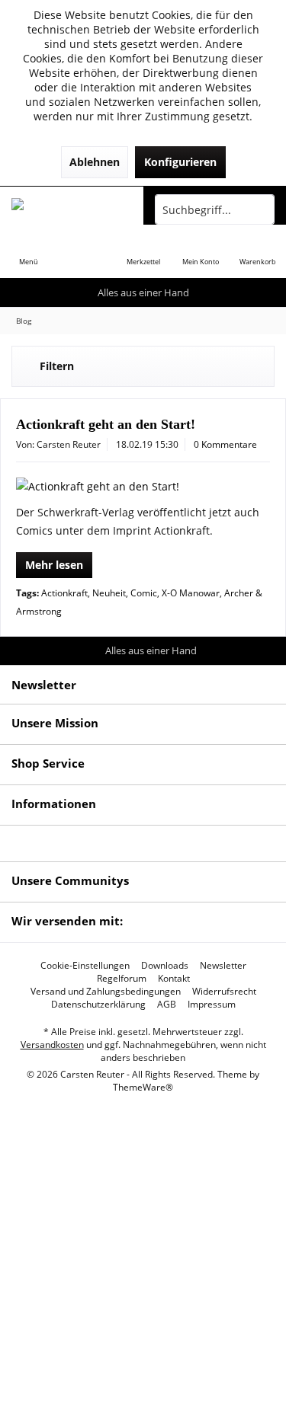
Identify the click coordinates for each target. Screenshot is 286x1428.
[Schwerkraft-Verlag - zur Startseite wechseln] (71, 209)
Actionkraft (64, 592)
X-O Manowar (191, 592)
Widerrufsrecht (224, 992)
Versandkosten (52, 1044)
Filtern (57, 366)
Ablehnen (94, 162)
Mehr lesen (54, 564)
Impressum (212, 1004)
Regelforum (121, 979)
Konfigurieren (180, 162)
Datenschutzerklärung (98, 1004)
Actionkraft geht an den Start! (105, 424)
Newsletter (223, 966)
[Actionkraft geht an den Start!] (143, 487)
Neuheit (109, 592)
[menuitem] (28, 251)
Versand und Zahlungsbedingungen (106, 992)
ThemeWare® (143, 1087)
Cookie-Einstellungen (85, 966)
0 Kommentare (225, 444)
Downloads (164, 966)
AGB (166, 1004)
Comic (143, 592)
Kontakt (174, 979)
